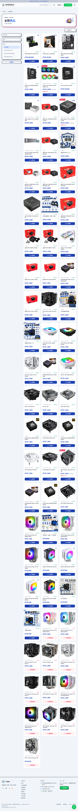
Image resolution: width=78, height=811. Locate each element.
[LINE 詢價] (74, 807)
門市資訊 (23, 795)
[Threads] (9, 788)
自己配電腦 (24, 785)
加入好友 (65, 787)
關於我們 (23, 798)
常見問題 (23, 793)
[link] (32, 41)
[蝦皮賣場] (12, 788)
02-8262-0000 (46, 788)
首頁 (4, 11)
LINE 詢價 (68, 5)
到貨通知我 (50, 637)
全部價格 (6, 47)
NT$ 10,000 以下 (8, 50)
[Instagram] (3, 788)
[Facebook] (6, 788)
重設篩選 (11, 62)
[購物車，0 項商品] (54, 4)
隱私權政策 (59, 804)
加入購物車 (32, 61)
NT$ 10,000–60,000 (9, 53)
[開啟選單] (74, 5)
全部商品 (23, 789)
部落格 (22, 791)
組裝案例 (23, 787)
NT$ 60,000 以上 (8, 56)
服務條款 (65, 804)
